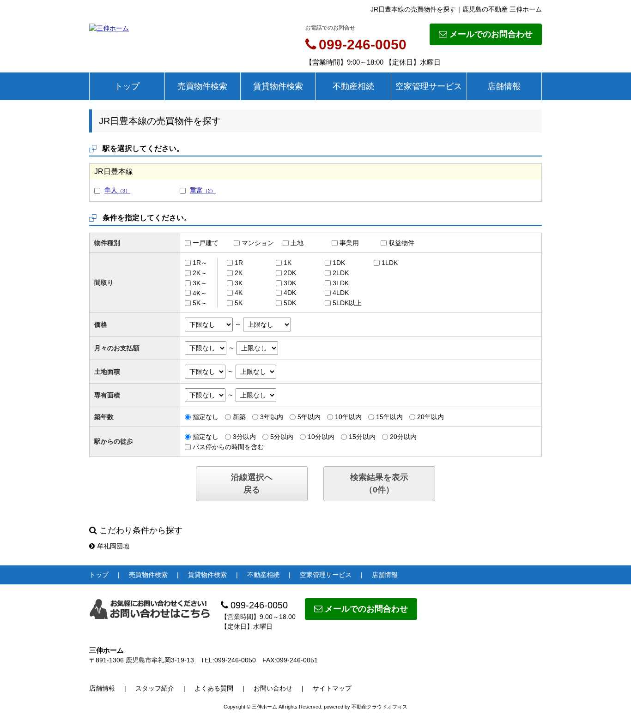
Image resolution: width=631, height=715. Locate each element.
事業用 (349, 242)
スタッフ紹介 (154, 688)
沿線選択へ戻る (252, 483)
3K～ (200, 283)
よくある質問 (213, 688)
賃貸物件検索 (278, 86)
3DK (290, 283)
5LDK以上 (347, 302)
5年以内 (309, 417)
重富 (203, 190)
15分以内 (362, 436)
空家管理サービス (428, 86)
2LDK (341, 272)
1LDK (390, 262)
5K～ (200, 302)
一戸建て (205, 242)
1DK (339, 262)
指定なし (205, 417)
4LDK (341, 292)
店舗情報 (504, 86)
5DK (290, 302)
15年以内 (389, 417)
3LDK (341, 283)
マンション (258, 242)
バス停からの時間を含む (228, 447)
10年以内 (348, 417)
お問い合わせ (273, 688)
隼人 (117, 190)
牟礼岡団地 (113, 546)
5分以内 (281, 436)
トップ (127, 86)
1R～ (200, 262)
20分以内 (403, 436)
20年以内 (430, 417)
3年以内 (271, 417)
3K (239, 283)
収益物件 (401, 242)
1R (239, 262)
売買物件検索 (202, 86)
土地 (297, 242)
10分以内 (321, 436)
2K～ (200, 272)
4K (239, 292)
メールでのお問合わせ (491, 34)
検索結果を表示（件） (379, 483)
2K (239, 272)
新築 (239, 417)
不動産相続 (353, 86)
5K (239, 302)
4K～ (200, 292)
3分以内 (244, 436)
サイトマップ (332, 688)
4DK (290, 292)
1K (287, 262)
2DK (290, 272)
